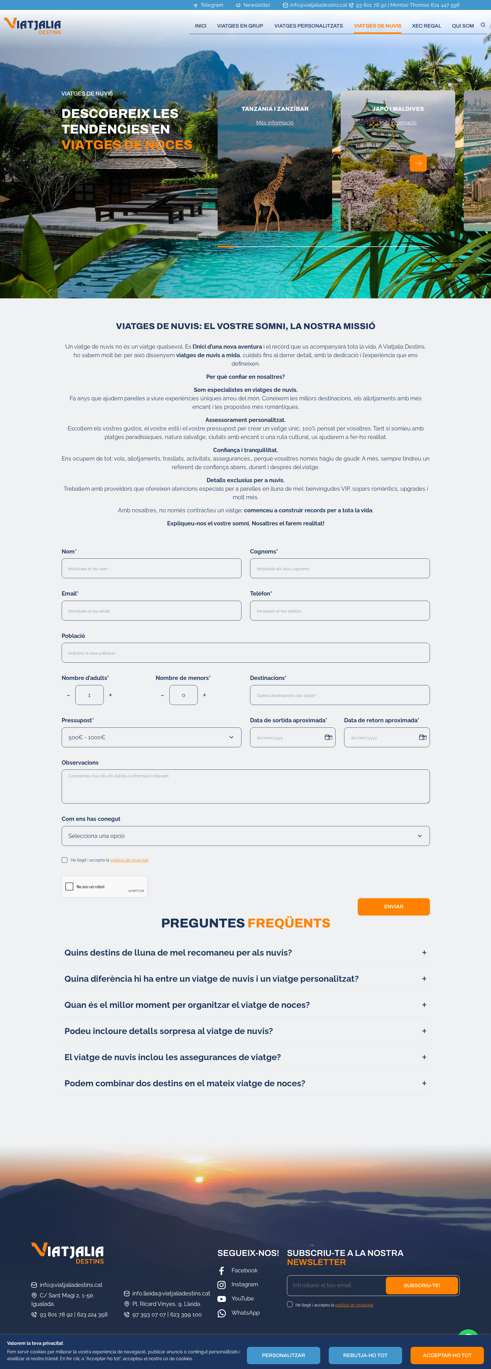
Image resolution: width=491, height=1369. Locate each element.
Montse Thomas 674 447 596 (425, 5)
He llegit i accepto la (110, 860)
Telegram (211, 5)
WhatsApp (246, 1312)
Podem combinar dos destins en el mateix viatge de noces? (185, 1083)
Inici (201, 26)
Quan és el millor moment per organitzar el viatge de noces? (187, 1005)
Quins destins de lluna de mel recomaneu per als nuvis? (178, 953)
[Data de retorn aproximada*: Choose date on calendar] (424, 737)
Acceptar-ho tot (447, 1355)
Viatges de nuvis (377, 26)
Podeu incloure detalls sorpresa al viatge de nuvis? (169, 1031)
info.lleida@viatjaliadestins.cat (171, 1293)
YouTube (243, 1298)
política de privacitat (130, 860)
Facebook (245, 1270)
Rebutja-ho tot (365, 1355)
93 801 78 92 (370, 5)
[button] (418, 163)
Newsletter (256, 5)
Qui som (463, 26)
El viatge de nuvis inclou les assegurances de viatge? (173, 1057)
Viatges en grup (240, 26)
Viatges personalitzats (308, 26)
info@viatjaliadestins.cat (318, 5)
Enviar (393, 907)
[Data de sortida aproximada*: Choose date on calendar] (330, 737)
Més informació (275, 123)
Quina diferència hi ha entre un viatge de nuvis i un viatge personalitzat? (212, 979)
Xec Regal (426, 26)
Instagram (245, 1284)
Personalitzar (283, 1355)
